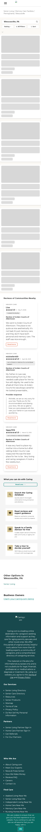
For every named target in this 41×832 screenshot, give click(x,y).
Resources (10, 697)
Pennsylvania (9, 14)
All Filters (21, 26)
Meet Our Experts (13, 768)
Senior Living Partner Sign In (18, 727)
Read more (12, 344)
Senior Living (9, 11)
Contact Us (10, 784)
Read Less (19, 484)
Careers (8, 780)
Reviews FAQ (11, 777)
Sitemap (9, 703)
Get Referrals (11, 734)
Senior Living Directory (15, 690)
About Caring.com (13, 765)
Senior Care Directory (15, 694)
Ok (20, 829)
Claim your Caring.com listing (19, 599)
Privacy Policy (24, 677)
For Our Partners (13, 737)
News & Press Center (14, 771)
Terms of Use (11, 706)
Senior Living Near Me (15, 799)
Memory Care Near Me (15, 808)
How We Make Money (15, 774)
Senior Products (12, 700)
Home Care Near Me (14, 805)
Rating (6, 26)
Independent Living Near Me (18, 802)
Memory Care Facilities (24, 11)
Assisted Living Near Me (16, 796)
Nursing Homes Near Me (16, 812)
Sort (34, 26)
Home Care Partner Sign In (17, 731)
